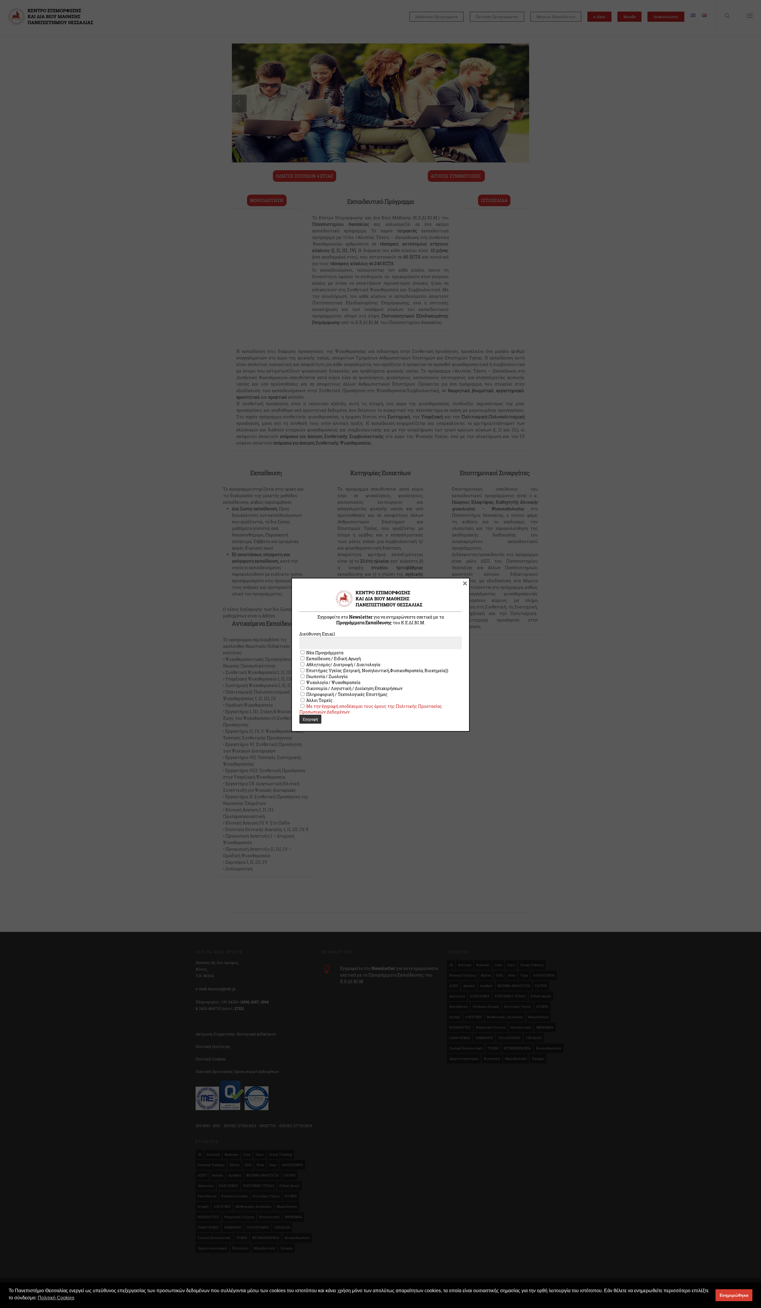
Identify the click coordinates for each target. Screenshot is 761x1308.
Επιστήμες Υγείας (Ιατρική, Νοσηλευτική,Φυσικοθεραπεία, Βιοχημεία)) (376, 670)
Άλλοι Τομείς (319, 700)
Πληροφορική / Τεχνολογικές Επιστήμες (346, 694)
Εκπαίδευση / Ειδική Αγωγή (333, 658)
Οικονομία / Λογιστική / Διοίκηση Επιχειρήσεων (353, 688)
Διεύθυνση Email (317, 634)
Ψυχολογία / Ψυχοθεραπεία (332, 682)
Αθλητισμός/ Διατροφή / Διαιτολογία (342, 664)
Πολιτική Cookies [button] (56, 1297)
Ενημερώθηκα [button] (734, 1295)
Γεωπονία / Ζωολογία (326, 676)
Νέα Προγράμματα (324, 652)
